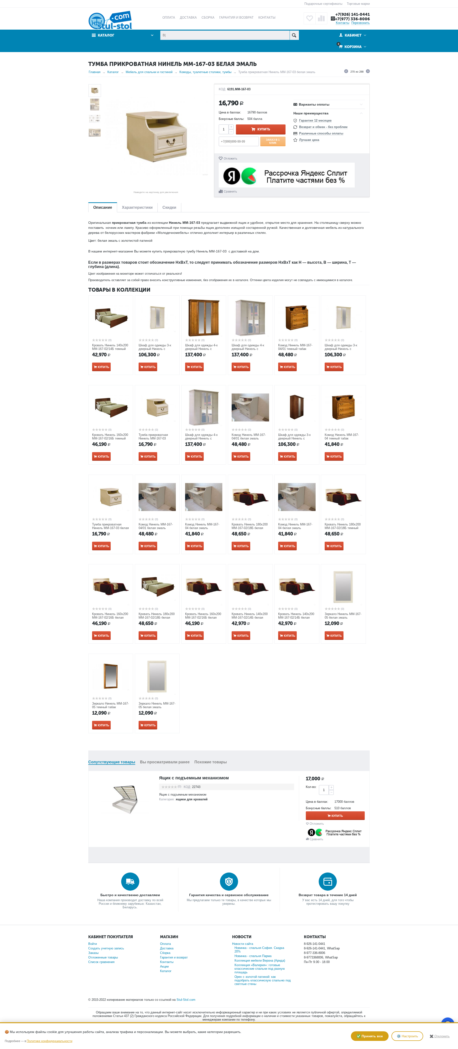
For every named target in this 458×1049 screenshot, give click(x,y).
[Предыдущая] (346, 72)
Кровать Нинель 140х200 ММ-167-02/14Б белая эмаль (250, 617)
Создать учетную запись (106, 948)
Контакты (342, 23)
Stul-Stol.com (186, 999)
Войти (92, 944)
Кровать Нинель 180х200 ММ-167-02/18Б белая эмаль (250, 528)
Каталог (113, 72)
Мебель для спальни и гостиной (149, 72)
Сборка (165, 953)
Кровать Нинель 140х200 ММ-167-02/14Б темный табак (110, 348)
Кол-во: (311, 787)
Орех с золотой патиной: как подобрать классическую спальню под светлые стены (262, 980)
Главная (94, 72)
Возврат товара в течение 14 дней (328, 895)
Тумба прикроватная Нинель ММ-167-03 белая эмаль (110, 528)
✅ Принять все (370, 1036)
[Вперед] (368, 72)
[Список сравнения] (321, 18)
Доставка (166, 948)
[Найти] (294, 35)
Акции (164, 966)
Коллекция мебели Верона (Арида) (259, 960)
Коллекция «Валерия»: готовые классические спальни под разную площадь (259, 968)
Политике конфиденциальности (49, 1041)
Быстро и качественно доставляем (130, 895)
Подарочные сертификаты (323, 3)
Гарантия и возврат (174, 957)
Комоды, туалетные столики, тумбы (205, 72)
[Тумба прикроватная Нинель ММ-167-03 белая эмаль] (156, 136)
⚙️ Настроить (407, 1036)
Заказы (93, 953)
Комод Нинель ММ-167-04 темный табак (342, 436)
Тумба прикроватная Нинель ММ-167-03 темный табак (153, 438)
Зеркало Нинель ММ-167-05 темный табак (110, 705)
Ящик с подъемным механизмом (194, 778)
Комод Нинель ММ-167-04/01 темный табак (295, 347)
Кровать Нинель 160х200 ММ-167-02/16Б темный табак (110, 438)
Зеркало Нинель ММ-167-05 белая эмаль (343, 615)
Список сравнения (101, 962)
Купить (263, 129)
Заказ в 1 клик (273, 141)
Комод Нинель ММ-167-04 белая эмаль (202, 526)
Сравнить (230, 191)
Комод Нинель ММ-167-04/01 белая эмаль (249, 436)
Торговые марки (358, 3)
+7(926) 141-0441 (352, 14)
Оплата (165, 944)
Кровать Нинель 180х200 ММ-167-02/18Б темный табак (343, 528)
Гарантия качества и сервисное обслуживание (229, 895)
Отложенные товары (103, 957)
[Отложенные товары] (310, 18)
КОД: (222, 89)
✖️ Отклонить (440, 1036)
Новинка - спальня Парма (252, 956)
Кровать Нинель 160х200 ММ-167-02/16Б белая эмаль (110, 617)
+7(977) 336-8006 (352, 18)
